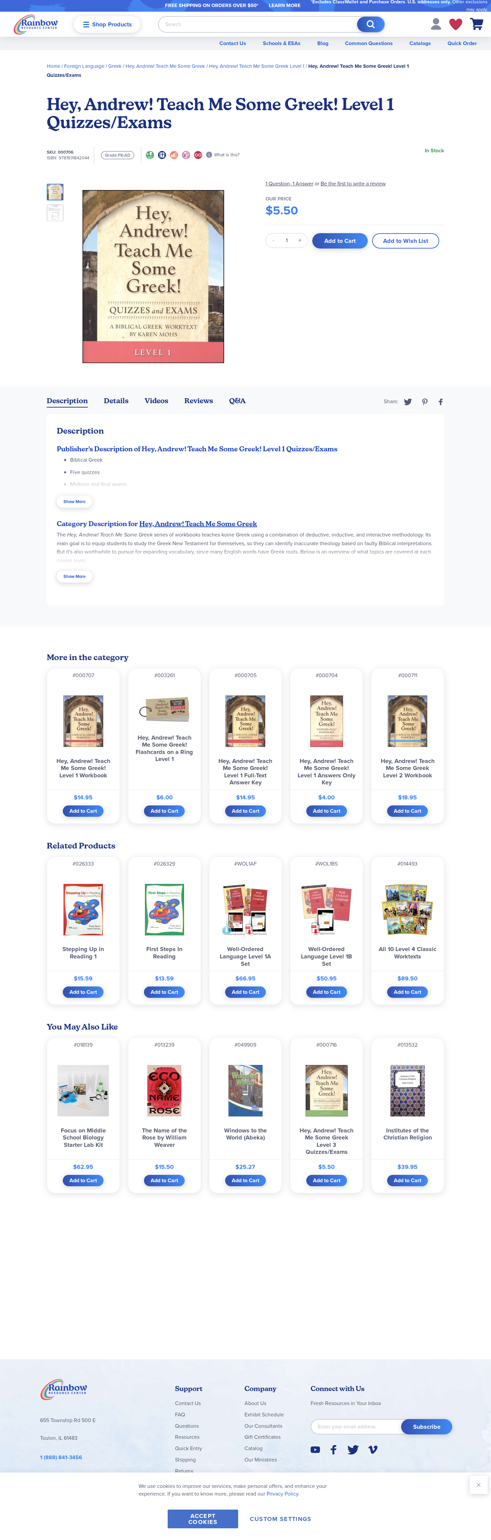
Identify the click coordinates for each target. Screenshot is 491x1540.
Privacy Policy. (283, 1494)
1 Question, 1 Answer (289, 183)
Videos (156, 401)
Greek (115, 66)
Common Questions (369, 43)
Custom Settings (280, 1519)
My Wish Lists (455, 24)
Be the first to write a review (353, 183)
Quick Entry (188, 1448)
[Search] (370, 24)
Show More (74, 501)
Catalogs (420, 43)
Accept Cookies (202, 1519)
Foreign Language (84, 66)
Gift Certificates (262, 1437)
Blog (322, 43)
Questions (187, 1426)
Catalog (253, 1448)
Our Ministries (260, 1460)
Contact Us (232, 43)
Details (116, 401)
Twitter (408, 402)
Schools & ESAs (282, 43)
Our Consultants (263, 1426)
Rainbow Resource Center (64, 1391)
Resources (187, 1437)
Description (67, 401)
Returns (184, 1471)
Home (53, 66)
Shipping (185, 1460)
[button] (436, 23)
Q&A (237, 401)
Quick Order (462, 43)
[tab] (67, 402)
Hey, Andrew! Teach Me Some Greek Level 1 (256, 66)
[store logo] (35, 24)
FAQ (180, 1414)
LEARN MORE (285, 5)
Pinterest (425, 402)
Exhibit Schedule (264, 1414)
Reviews (198, 401)
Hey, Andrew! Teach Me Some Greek (165, 66)
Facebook (441, 402)
